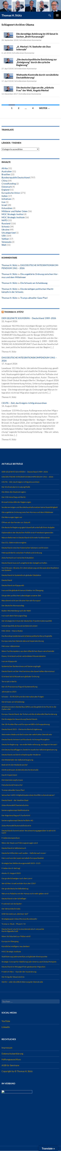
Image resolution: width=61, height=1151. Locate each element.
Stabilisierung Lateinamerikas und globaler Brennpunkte (24, 956)
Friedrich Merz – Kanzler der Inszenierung (19, 971)
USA (4, 235)
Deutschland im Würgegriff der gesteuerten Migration (23, 966)
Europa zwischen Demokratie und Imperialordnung (23, 641)
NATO (5, 220)
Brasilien (6, 174)
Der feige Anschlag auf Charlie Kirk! (16, 815)
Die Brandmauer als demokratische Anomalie (20, 770)
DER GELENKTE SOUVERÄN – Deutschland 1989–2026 (29, 318)
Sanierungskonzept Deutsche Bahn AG (17, 820)
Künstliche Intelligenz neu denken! (16, 946)
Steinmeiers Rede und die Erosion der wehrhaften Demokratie (27, 734)
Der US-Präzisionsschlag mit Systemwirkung (19, 686)
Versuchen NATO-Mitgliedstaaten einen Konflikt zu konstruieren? (28, 795)
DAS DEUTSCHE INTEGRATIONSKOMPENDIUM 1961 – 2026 (27, 477)
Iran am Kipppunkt (9, 661)
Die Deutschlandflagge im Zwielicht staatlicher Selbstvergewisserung (29, 749)
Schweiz (5, 226)
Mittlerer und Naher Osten (15, 211)
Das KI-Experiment (9, 775)
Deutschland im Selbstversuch (14, 848)
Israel (4, 205)
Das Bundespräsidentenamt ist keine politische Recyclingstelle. (27, 636)
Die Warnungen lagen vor (12, 517)
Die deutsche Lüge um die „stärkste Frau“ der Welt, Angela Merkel (35, 89)
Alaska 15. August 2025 (11, 873)
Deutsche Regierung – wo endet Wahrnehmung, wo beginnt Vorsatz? (29, 744)
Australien (7, 171)
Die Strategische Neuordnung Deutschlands (19, 719)
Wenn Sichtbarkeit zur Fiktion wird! (16, 936)
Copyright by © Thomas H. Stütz (17, 1071)
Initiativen (6, 199)
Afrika (5, 168)
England (5, 189)
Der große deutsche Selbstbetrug (15, 888)
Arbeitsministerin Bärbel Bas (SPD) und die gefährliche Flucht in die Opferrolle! (29, 708)
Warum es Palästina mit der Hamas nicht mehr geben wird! (25, 893)
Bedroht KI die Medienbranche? (15, 765)
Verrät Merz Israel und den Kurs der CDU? (19, 883)
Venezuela (6, 242)
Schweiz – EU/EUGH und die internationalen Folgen (23, 696)
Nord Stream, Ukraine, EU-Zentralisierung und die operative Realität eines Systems (30, 569)
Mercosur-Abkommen (11, 646)
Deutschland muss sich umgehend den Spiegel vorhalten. (25, 563)
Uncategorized (9, 232)
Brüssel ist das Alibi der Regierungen (16, 502)
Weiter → (44, 108)
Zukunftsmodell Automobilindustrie (16, 825)
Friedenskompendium (11, 838)
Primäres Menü (57, 15)
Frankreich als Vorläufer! (12, 904)
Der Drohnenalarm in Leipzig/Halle (16, 487)
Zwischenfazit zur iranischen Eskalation (18, 558)
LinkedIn (6, 1027)
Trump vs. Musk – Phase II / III (14, 924)
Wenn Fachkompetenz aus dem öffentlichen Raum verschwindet (28, 651)
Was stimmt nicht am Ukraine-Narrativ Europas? (21, 600)
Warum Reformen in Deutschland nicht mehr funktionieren (26, 537)
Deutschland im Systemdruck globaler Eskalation (21, 575)
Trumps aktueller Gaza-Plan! (34, 297)
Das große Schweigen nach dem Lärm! (17, 878)
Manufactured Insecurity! (12, 785)
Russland (6, 223)
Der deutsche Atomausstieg (13, 605)
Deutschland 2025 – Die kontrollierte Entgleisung (22, 729)
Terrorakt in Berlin (9, 681)
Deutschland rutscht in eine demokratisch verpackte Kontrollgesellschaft (23, 930)
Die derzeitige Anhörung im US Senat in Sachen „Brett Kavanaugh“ (37, 35)
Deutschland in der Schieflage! (14, 898)
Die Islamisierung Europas (12, 780)
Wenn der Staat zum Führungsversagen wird (20, 843)
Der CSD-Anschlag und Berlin (14, 497)
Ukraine (5, 229)
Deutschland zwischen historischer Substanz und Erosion (25, 548)
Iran (3, 202)
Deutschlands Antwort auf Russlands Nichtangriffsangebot (25, 739)
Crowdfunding (9, 183)
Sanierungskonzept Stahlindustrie (15, 810)
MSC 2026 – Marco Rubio (12, 631)
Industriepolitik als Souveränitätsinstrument (19, 626)
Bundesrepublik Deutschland (16, 177)
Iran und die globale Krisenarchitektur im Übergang (22, 590)
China (4, 180)
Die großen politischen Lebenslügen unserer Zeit (21, 595)
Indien (5, 196)
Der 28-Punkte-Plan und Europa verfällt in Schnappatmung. (26, 724)
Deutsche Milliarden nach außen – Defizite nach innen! (24, 853)
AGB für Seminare (10, 1065)
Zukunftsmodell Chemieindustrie (15, 805)
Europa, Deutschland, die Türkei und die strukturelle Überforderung (29, 714)
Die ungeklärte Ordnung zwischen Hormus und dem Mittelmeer (27, 512)
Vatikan (5, 238)
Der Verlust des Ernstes (11, 909)
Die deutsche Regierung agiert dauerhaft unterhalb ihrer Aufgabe (28, 527)
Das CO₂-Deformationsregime (14, 542)
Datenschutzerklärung (12, 1053)
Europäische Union (11, 192)
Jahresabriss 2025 (9, 691)
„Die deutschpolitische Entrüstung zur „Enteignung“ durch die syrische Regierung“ (36, 62)
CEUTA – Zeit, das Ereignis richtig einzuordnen (24, 403)
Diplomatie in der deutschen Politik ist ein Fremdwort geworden (27, 532)
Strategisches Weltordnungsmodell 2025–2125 (21, 863)
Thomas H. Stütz (12, 15)
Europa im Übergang (10, 941)
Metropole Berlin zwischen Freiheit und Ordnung (22, 553)
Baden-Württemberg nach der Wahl (16, 610)
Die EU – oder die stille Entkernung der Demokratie (22, 982)
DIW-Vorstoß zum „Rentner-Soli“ (15, 914)
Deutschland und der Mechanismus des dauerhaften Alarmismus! (28, 671)
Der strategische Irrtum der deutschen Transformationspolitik (27, 621)
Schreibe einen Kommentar (30, 40)
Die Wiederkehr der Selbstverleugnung (17, 760)
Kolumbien (7, 208)
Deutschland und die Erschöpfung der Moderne (21, 754)
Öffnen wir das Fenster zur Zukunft (16, 522)
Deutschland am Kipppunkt (13, 585)
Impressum (7, 1047)
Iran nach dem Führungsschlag (14, 615)
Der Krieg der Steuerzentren (13, 977)
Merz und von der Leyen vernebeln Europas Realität (23, 858)
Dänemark (7, 186)
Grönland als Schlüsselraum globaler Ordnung (20, 676)
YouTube (6, 1021)
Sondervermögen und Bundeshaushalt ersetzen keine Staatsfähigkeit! (30, 507)
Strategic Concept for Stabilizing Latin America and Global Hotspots (29, 961)
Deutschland (7, 580)
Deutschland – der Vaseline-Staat (15, 800)
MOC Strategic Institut (12, 214)
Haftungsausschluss (11, 1059)
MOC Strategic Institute (13, 217)
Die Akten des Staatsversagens (14, 492)
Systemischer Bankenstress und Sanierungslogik (21, 666)
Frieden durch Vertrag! (11, 868)
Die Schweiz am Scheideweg (33, 283)
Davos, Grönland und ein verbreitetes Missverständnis (24, 656)
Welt (4, 244)
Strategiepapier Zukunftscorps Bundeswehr (19, 919)
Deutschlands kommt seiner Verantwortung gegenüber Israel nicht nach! (29, 831)
